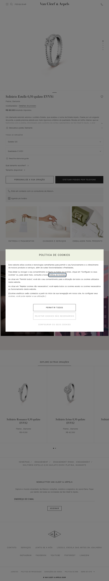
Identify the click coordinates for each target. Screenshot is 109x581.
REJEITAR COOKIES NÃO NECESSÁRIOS (54, 316)
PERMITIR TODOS (54, 307)
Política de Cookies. (57, 275)
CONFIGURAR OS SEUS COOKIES (54, 324)
